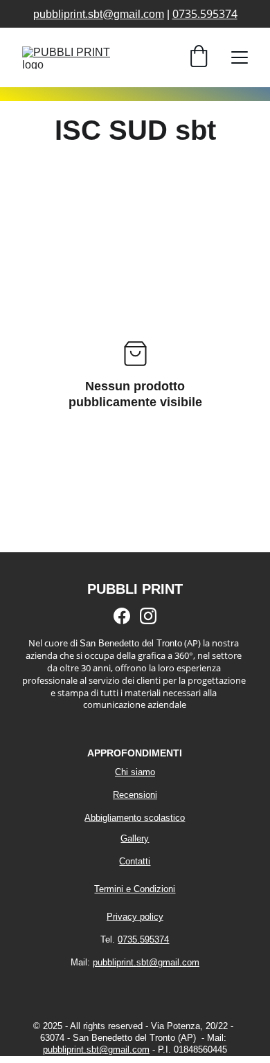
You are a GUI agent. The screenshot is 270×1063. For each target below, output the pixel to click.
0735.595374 (204, 13)
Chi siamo (135, 772)
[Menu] (239, 57)
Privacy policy (135, 916)
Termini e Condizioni (134, 889)
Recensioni (135, 795)
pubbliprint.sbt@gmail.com (98, 14)
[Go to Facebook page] (122, 616)
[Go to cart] (198, 57)
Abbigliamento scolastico (134, 817)
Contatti (134, 861)
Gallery (134, 838)
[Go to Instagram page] (148, 616)
